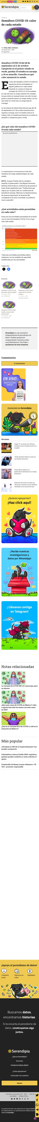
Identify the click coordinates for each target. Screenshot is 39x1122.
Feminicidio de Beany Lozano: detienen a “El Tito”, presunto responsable (18, 765)
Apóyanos (31, 975)
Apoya (14, 1)
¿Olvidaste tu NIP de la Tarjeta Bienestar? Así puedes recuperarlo (19, 748)
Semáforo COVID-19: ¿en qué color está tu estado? (9, 291)
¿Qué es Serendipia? (19, 1057)
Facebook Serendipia (32, 1)
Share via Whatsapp (37, 1105)
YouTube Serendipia (23, 1)
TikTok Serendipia (27, 1)
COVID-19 (4, 17)
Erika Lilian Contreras (11, 48)
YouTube (23, 342)
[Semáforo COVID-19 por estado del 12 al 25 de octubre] (26, 285)
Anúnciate (10, 1)
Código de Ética (23, 1096)
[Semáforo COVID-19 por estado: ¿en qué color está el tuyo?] (9, 305)
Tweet (37, 1095)
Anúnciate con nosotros (19, 1075)
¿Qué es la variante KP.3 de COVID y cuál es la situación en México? (19, 727)
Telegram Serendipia (37, 1)
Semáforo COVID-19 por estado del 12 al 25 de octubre (26, 292)
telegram (37, 1109)
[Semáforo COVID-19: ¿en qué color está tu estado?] (9, 285)
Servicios (19, 1061)
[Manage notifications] (35, 1118)
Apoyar (19, 1083)
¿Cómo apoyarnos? (19, 1071)
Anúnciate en (19, 408)
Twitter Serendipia (25, 1)
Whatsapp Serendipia (34, 1)
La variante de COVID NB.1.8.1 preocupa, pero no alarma (19, 687)
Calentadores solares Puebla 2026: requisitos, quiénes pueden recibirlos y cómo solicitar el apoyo (19, 756)
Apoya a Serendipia (37, 1114)
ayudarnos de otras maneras (16, 344)
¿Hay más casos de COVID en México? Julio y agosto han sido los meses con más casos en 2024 (18, 707)
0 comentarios (19, 363)
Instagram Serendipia (30, 1)
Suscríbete (4, 1)
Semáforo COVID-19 (23, 82)
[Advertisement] (19, 150)
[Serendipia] (12, 9)
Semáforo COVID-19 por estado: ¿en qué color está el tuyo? (8, 312)
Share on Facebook (37, 1100)
